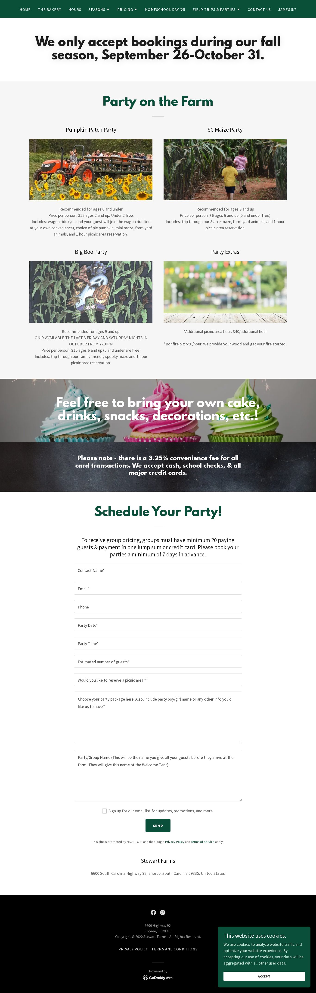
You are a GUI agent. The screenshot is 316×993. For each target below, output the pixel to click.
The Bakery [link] (49, 9)
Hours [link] (74, 9)
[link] (153, 912)
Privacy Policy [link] (174, 842)
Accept (264, 976)
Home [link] (25, 9)
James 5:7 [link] (287, 9)
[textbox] (158, 570)
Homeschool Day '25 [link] (165, 9)
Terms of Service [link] (202, 842)
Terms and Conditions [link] (175, 949)
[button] (99, 9)
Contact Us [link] (259, 9)
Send (158, 825)
